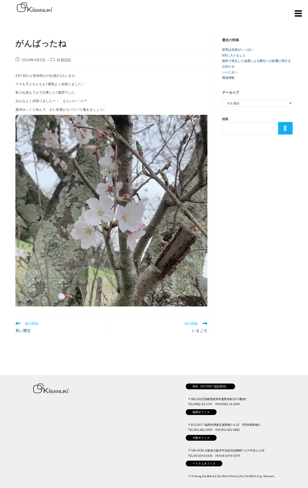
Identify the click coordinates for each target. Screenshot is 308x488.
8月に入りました (234, 55)
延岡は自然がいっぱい (237, 49)
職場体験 (228, 77)
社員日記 (64, 60)
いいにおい (230, 72)
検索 (225, 119)
